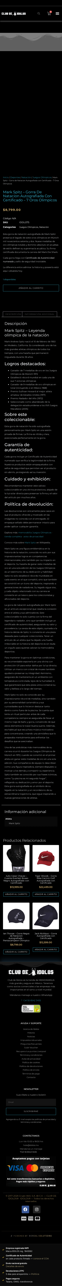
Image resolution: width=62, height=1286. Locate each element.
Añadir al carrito (31, 288)
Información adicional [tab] (40, 314)
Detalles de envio (15, 1266)
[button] (57, 13)
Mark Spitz (30, 542)
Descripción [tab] (13, 314)
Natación (26, 177)
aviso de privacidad (33, 536)
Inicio (6, 177)
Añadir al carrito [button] (16, 894)
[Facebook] (25, 1209)
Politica (35, 1274)
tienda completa (13, 536)
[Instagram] (36, 1209)
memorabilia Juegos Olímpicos (34, 532)
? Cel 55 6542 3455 (31, 1000)
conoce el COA (41, 1258)
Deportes (15, 177)
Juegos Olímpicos (42, 177)
